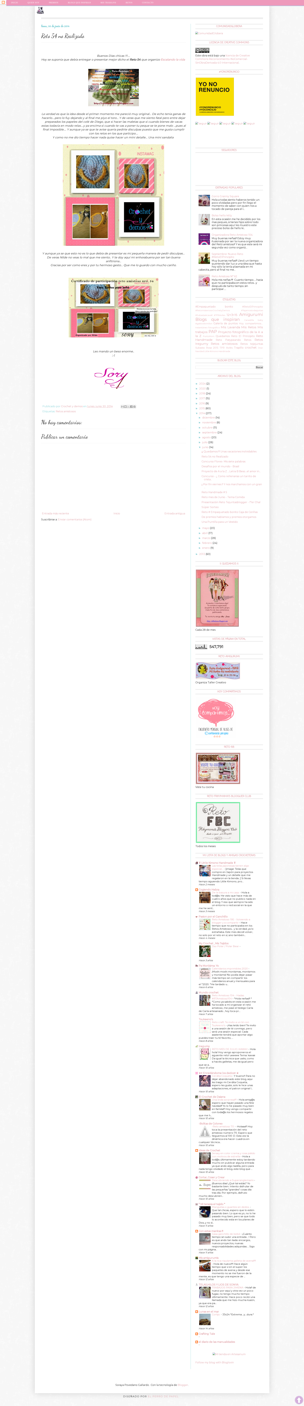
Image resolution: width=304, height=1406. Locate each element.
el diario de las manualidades (217, 1341)
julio (205, 442)
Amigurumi (251, 314)
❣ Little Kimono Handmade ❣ (217, 862)
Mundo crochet (209, 992)
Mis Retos (248, 327)
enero (206, 547)
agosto (206, 437)
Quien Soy (33, 3)
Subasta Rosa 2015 (206, 347)
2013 (202, 554)
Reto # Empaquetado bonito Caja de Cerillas (230, 512)
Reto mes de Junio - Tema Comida (223, 497)
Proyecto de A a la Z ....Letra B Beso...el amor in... (231, 471)
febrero (207, 542)
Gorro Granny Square (225, 196)
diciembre (208, 417)
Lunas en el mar (209, 1311)
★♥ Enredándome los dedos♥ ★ (219, 1073)
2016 (202, 403)
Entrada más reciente (55, 513)
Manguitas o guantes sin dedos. (231, 1206)
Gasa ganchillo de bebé (226, 1233)
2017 (202, 398)
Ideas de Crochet (209, 1150)
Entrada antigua (175, 513)
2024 (202, 383)
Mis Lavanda (230, 327)
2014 (202, 413)
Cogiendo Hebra (209, 889)
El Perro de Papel (163, 1396)
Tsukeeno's (206, 1019)
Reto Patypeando (228, 339)
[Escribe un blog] (125, 406)
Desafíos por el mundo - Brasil (220, 466)
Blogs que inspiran (217, 319)
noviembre (209, 422)
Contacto (148, 3)
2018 (202, 393)
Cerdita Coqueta (222, 1075)
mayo (206, 528)
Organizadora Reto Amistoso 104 (232, 234)
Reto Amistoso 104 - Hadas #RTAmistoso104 (228, 997)
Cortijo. (216, 1314)
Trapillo (239, 347)
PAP (213, 331)
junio (205, 447)
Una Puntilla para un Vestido (220, 521)
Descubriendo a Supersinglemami (233, 1180)
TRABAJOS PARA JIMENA (228, 1287)
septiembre (209, 432)
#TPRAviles (219, 315)
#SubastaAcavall (203, 315)
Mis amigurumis (208, 1257)
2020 (202, 388)
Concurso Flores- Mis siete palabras (223, 461)
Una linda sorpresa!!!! (224, 1099)
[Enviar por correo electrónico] (122, 406)
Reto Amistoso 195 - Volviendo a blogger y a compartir (231, 921)
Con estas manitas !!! (211, 1231)
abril (205, 533)
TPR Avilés (226, 347)
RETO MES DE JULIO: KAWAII (230, 1049)
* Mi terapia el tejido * (212, 1204)
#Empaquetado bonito (214, 306)
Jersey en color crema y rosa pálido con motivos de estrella (233, 1155)
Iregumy (204, 1046)
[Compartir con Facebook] (131, 406)
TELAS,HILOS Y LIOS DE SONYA (218, 1284)
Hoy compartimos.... (251, 323)
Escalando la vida (173, 59)
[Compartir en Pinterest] (134, 406)
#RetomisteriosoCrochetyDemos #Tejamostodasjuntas (229, 310)
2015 (202, 408)
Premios (53, 3)
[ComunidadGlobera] (209, 33)
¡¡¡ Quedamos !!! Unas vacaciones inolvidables (229, 451)
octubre (207, 427)
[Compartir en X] (128, 406)
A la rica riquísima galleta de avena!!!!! (234, 1260)
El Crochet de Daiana (212, 1096)
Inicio (14, 3)
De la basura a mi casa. (226, 892)
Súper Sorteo (210, 507)
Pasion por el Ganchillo (213, 916)
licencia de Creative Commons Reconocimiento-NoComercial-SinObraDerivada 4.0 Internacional (222, 59)
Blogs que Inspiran (79, 3)
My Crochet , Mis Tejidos (213, 943)
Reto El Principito (243, 336)
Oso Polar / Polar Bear (226, 946)
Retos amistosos (66, 411)
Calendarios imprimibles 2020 (230, 968)
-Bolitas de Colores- (211, 1123)
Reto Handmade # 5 (214, 492)
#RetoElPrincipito (252, 306)
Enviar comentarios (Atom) (75, 519)
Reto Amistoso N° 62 (224, 276)
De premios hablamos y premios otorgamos (229, 516)
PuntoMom (208, 336)
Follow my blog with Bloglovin (214, 1362)
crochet (250, 347)
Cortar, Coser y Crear (212, 1177)
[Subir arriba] (299, 1400)
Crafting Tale (207, 1333)
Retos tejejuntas (251, 343)
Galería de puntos (225, 323)
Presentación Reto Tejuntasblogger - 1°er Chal (231, 502)
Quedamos (223, 336)
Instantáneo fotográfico (207, 327)
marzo (206, 538)
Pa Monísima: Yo (209, 965)
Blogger (183, 1385)
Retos (247, 339)
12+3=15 (232, 315)
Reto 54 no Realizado (215, 456)
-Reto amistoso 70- (223, 1126)
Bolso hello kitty (222, 215)
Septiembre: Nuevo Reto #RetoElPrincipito (227, 256)
